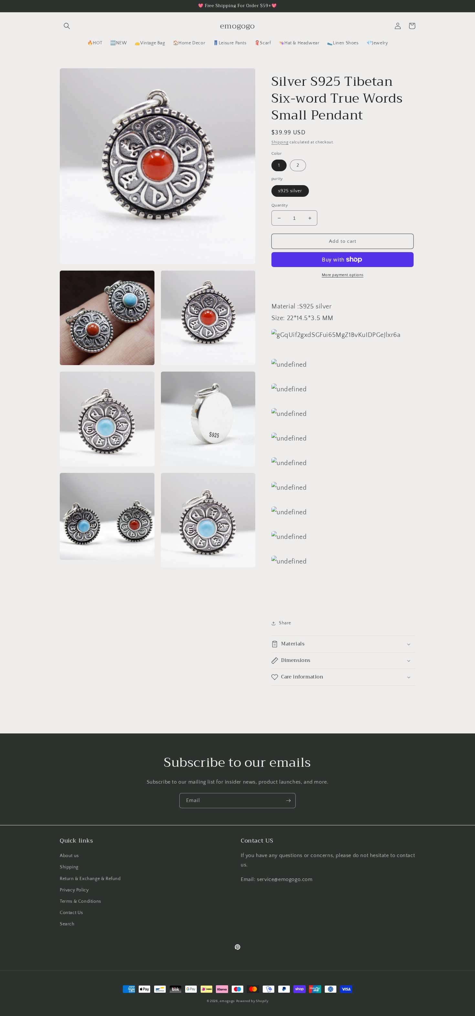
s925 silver (290, 191)
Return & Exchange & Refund (90, 878)
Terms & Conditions (80, 901)
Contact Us (71, 912)
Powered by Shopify (252, 1001)
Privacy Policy (74, 890)
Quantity (279, 205)
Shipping (280, 142)
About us (69, 855)
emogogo (227, 1001)
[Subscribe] (288, 800)
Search (67, 924)
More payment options (343, 275)
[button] (67, 26)
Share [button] (285, 623)
